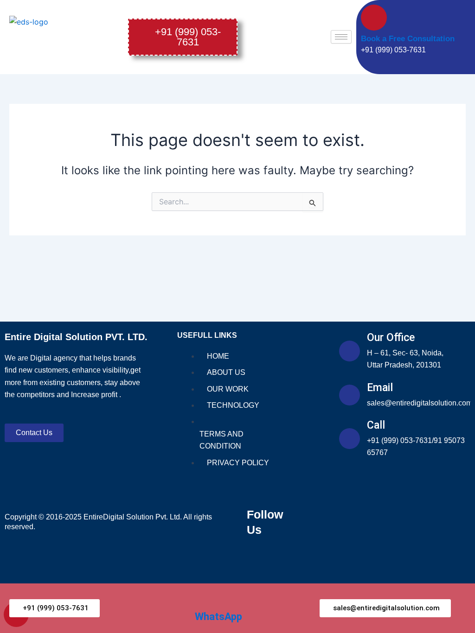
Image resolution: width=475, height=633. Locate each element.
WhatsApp (218, 616)
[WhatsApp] (202, 600)
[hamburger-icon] (341, 37)
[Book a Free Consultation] (374, 18)
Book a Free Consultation (408, 38)
